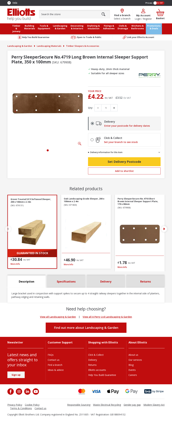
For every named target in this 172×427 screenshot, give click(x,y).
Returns (92, 364)
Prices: (149, 2)
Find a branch (55, 364)
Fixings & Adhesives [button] (109, 27)
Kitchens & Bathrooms (137, 27)
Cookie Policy (32, 404)
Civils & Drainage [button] (123, 27)
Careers (132, 375)
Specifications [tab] (66, 281)
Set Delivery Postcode (124, 162)
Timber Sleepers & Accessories (82, 45)
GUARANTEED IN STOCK (32, 253)
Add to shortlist (124, 171)
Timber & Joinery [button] (16, 28)
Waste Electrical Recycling (107, 404)
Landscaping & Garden (19, 45)
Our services (135, 359)
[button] (164, 229)
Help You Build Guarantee (102, 375)
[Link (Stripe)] (154, 391)
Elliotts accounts (97, 370)
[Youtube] (35, 391)
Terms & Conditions (21, 408)
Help (15, 2)
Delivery (92, 359)
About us (133, 354)
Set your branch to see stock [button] (121, 142)
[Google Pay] (131, 391)
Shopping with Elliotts (103, 342)
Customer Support (60, 342)
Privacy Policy (14, 404)
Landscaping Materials (49, 45)
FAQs (51, 354)
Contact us (53, 359)
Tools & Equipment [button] (44, 27)
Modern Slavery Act (154, 404)
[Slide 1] (48, 150)
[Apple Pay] (113, 391)
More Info (32, 264)
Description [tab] (26, 281)
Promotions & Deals (154, 27)
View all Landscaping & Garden (58, 316)
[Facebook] (10, 391)
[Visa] (96, 391)
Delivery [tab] (105, 281)
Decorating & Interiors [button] (77, 27)
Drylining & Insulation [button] (93, 27)
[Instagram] (18, 391)
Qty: (90, 107)
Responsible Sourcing (78, 404)
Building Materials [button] (29, 27)
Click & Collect (96, 354)
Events (132, 370)
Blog (131, 364)
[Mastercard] (82, 391)
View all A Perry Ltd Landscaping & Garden (107, 316)
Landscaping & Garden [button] (60, 27)
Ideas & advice (56, 370)
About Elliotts (137, 342)
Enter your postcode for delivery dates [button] (127, 125)
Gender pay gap (132, 404)
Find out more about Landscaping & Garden (86, 328)
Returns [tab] (145, 281)
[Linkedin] (27, 391)
